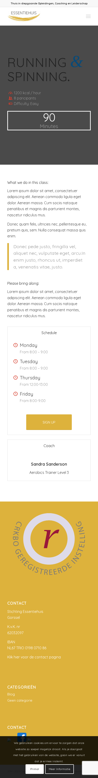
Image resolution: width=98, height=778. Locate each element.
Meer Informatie (59, 769)
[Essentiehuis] (40, 16)
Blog (11, 694)
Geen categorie (19, 700)
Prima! (34, 769)
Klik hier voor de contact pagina (34, 657)
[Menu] (88, 16)
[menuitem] (88, 16)
